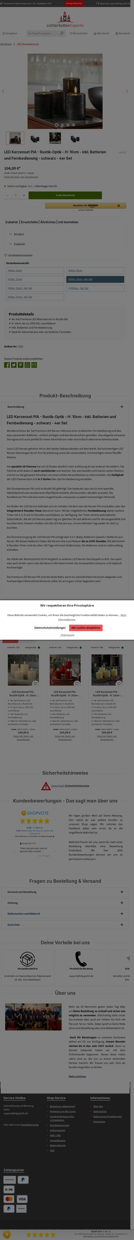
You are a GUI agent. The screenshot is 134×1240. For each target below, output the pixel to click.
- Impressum (67, 635)
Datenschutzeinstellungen (50, 628)
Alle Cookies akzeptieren (85, 628)
